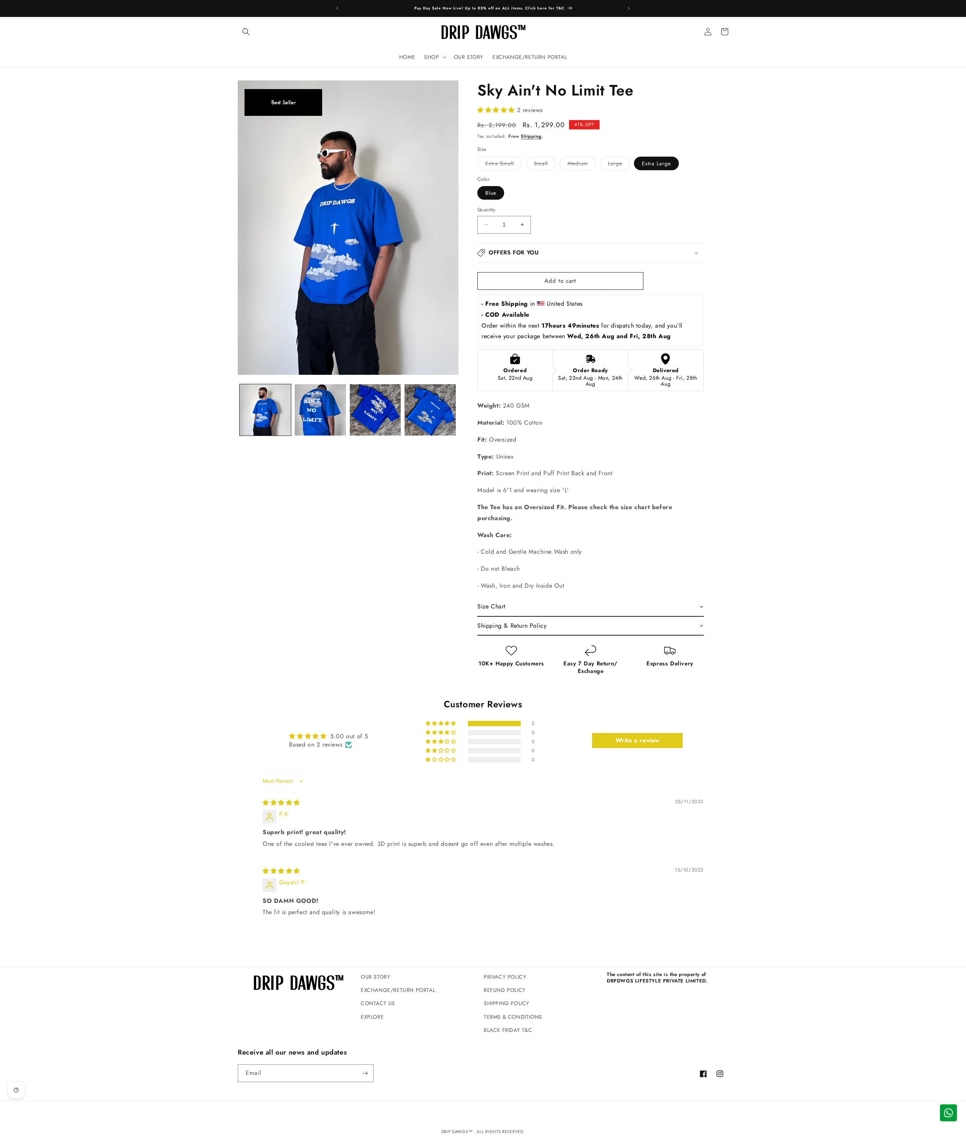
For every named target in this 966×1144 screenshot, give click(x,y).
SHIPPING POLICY (506, 1003)
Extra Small (503, 164)
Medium (582, 164)
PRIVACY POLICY (505, 977)
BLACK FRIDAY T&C (508, 1030)
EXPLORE (372, 1017)
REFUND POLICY (505, 990)
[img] (281, 802)
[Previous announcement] (337, 8)
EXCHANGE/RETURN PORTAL (398, 990)
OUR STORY (375, 977)
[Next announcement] (628, 8)
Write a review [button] (637, 740)
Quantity (486, 209)
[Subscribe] (365, 1073)
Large (619, 164)
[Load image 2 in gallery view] (320, 410)
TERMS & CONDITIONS (513, 1017)
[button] (246, 31)
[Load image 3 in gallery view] (375, 410)
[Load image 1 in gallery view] (265, 410)
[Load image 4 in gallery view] (430, 410)
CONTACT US (378, 1003)
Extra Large (656, 163)
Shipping (531, 136)
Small (545, 164)
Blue (490, 193)
